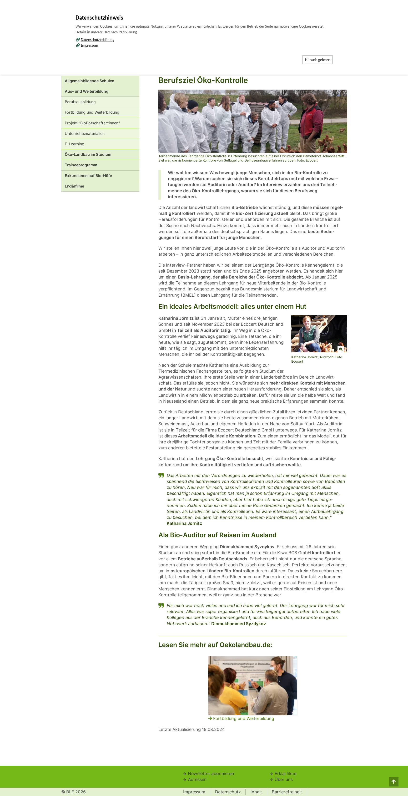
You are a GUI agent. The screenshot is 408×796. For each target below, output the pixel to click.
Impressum (89, 45)
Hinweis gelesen (317, 59)
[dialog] (204, 398)
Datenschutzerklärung (97, 39)
